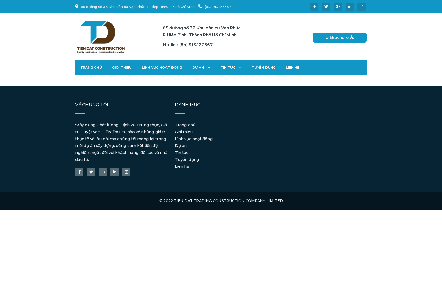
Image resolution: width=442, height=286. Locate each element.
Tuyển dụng (264, 67)
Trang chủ (91, 67)
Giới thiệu (122, 67)
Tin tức (228, 67)
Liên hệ (293, 67)
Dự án (198, 67)
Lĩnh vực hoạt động (162, 67)
